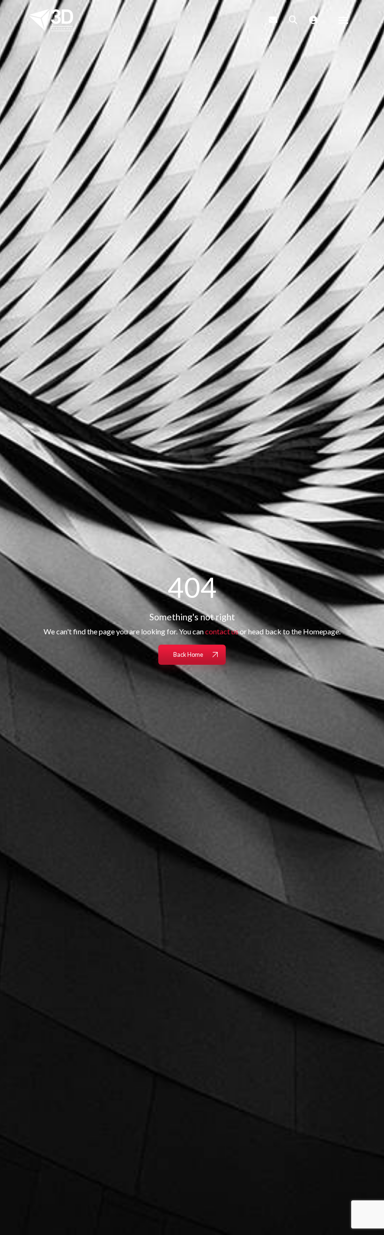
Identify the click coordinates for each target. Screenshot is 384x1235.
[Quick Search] (293, 20)
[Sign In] (313, 20)
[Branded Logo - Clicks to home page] (51, 20)
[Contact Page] (273, 20)
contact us (221, 631)
